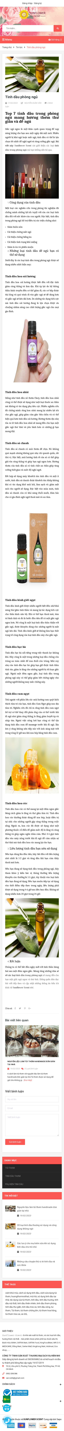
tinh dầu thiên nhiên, (26, 1303)
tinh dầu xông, (44, 1307)
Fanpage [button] (6, 1406)
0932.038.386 (11, 1373)
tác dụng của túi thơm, (20, 1300)
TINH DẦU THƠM (13, 1176)
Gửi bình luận (15, 1142)
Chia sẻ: (8, 1008)
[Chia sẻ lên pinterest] (24, 1008)
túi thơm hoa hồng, (48, 1310)
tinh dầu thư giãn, (13, 1307)
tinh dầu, (35, 1300)
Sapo (59, 1419)
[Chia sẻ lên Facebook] (15, 1008)
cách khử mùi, (11, 1293)
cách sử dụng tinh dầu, (29, 1293)
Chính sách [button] (8, 1384)
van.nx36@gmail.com (15, 1378)
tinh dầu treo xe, (29, 1307)
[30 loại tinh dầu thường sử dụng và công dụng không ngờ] (10, 1226)
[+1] (29, 1008)
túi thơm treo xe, (13, 1314)
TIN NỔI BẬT (11, 1195)
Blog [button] (5, 1401)
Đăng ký (38, 3)
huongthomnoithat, (20, 1296)
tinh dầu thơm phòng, (47, 1303)
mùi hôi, (33, 1296)
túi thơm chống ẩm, (30, 1310)
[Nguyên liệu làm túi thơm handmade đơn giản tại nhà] (10, 1208)
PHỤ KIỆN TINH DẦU (14, 1184)
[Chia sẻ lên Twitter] (19, 1008)
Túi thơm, (15, 1310)
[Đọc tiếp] (28, 1080)
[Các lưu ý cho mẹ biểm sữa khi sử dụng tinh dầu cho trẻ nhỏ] (10, 1245)
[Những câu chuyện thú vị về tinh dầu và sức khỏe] (10, 1263)
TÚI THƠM (10, 1168)
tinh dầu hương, (47, 1300)
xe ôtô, (24, 1314)
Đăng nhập (27, 3)
